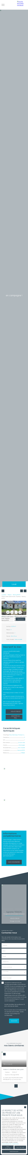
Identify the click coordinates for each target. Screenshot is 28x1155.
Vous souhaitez (6, 971)
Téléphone (6, 961)
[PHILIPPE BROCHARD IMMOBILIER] (22, 5)
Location (4, 594)
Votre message (7, 978)
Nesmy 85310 (16, 594)
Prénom (5, 945)
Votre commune (7, 967)
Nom (4, 951)
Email (4, 956)
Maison (10, 594)
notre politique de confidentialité (10, 1144)
